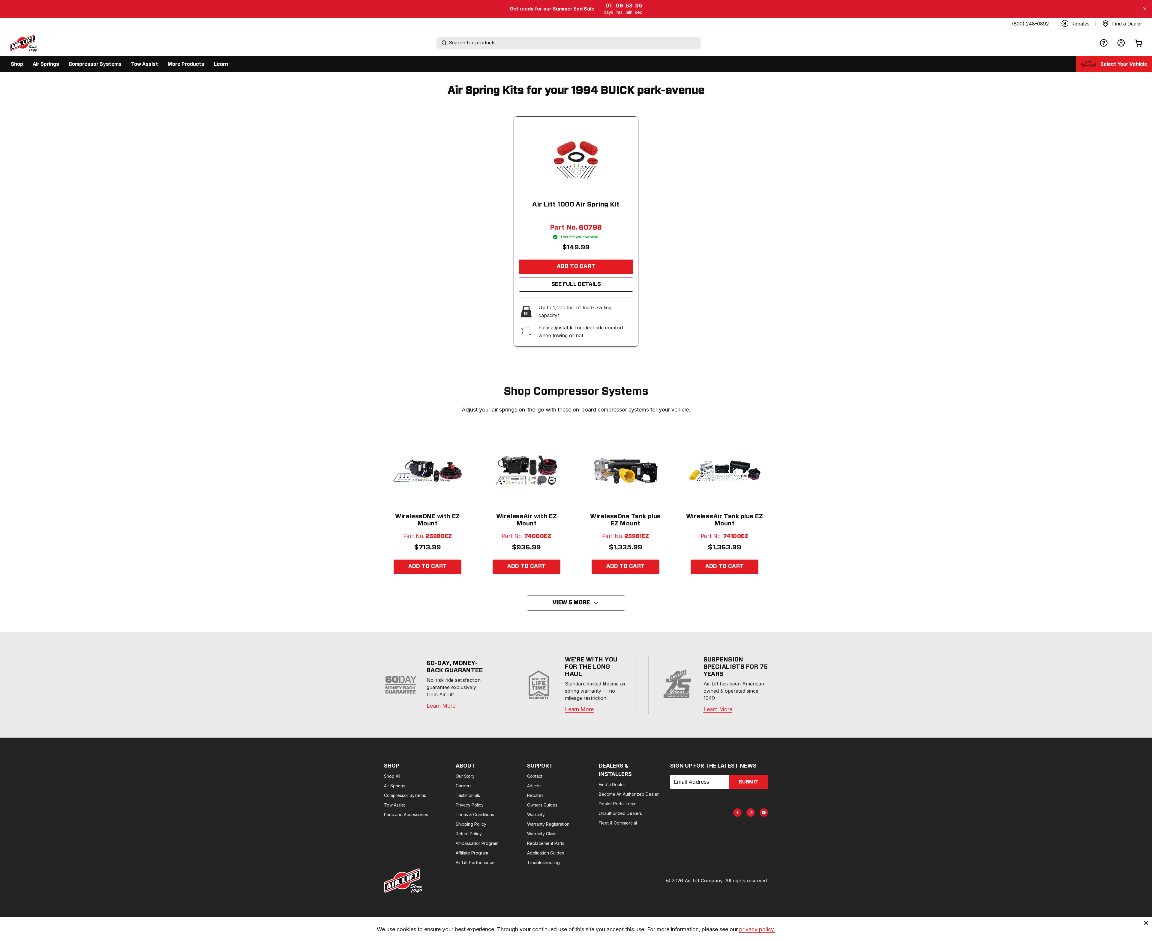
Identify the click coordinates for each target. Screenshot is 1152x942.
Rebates (535, 795)
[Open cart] (1138, 43)
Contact (534, 776)
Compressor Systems (405, 795)
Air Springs (394, 785)
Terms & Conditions (475, 814)
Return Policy (469, 833)
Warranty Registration (548, 824)
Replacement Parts (545, 843)
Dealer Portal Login (618, 803)
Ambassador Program (477, 843)
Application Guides (545, 852)
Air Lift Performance (475, 862)
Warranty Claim (541, 833)
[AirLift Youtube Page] (764, 812)
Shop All (392, 776)
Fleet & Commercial (618, 822)
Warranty (536, 814)
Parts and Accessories (406, 814)
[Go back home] (23, 43)
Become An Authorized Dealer (629, 794)
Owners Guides (542, 804)
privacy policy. (757, 929)
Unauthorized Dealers (620, 813)
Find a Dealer (612, 784)
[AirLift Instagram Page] (750, 812)
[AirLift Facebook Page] (737, 812)
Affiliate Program (472, 852)
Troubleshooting (543, 862)
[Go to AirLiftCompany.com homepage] (403, 880)
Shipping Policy (471, 824)
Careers (464, 785)
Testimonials (468, 795)
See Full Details (576, 284)
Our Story (465, 776)
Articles (534, 785)
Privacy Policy (470, 804)
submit (748, 782)
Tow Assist (394, 804)
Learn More (441, 706)
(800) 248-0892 (1030, 24)
